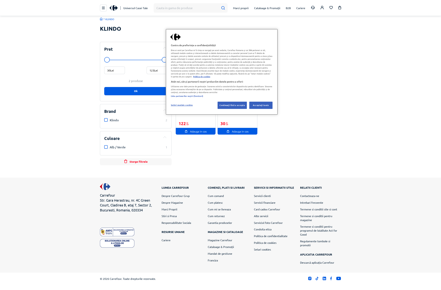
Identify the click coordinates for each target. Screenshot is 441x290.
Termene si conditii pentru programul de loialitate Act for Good (318, 230)
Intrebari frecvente (311, 202)
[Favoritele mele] (331, 8)
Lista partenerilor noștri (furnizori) (187, 96)
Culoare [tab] (112, 138)
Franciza (213, 260)
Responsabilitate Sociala (176, 222)
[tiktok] (317, 279)
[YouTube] (338, 279)
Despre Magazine (172, 202)
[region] (222, 72)
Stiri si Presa (169, 216)
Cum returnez (216, 216)
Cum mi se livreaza (219, 209)
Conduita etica (262, 229)
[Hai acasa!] (101, 19)
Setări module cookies (182, 105)
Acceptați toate (261, 105)
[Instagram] (309, 279)
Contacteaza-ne (309, 195)
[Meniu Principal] (103, 7)
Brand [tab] (110, 111)
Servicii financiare (264, 202)
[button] (339, 8)
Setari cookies (262, 249)
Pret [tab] (108, 49)
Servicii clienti (262, 195)
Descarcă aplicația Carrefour (317, 262)
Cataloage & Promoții (221, 246)
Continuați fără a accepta (232, 105)
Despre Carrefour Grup (176, 195)
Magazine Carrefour (220, 240)
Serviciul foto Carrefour (268, 222)
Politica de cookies (265, 242)
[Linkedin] (324, 279)
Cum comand (216, 195)
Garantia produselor (220, 222)
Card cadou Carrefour (267, 209)
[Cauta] (223, 8)
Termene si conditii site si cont (318, 209)
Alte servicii (261, 216)
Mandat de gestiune (220, 253)
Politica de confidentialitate (271, 236)
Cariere (166, 240)
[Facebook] (331, 279)
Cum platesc (215, 202)
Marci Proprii (169, 209)
